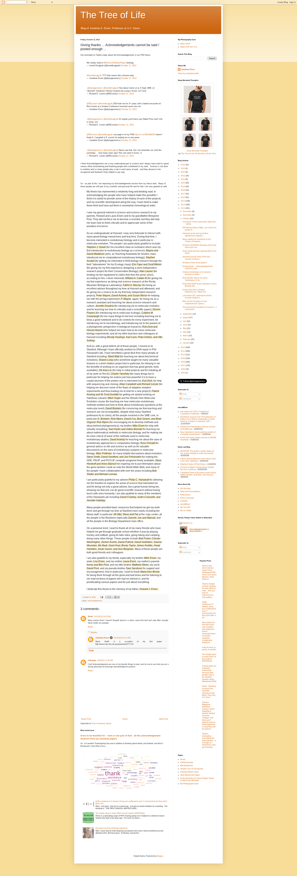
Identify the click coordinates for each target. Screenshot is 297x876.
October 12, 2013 (126, 93)
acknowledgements (95, 601)
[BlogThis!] (109, 597)
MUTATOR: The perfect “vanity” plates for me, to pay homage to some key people (197, 452)
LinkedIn (183, 501)
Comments (186, 399)
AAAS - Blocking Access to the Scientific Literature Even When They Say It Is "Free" (209, 691)
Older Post (163, 719)
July (185, 321)
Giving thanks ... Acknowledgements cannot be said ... (198, 267)
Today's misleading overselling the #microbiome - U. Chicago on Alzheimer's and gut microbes (209, 740)
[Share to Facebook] (115, 597)
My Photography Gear (189, 784)
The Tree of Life (112, 15)
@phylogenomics (95, 88)
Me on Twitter (185, 510)
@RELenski (92, 103)
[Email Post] (102, 597)
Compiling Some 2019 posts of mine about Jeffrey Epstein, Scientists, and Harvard (198, 474)
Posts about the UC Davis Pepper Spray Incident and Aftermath (197, 779)
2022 (183, 176)
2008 (183, 362)
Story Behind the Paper (190, 775)
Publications (185, 495)
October (186, 218)
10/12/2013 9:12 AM (122, 638)
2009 (183, 358)
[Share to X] (112, 597)
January (186, 343)
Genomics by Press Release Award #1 (111, 828)
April (185, 332)
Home (125, 719)
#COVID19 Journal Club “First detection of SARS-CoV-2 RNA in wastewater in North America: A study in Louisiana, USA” (197, 419)
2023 (183, 172)
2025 (183, 165)
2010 (183, 355)
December (187, 211)
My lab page (185, 488)
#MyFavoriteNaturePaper (114, 63)
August (186, 317)
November (187, 215)
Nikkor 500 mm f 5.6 (188, 47)
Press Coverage (187, 498)
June (185, 325)
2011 (183, 351)
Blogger (160, 856)
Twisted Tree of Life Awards (191, 769)
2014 (183, 205)
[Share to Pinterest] (118, 597)
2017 (183, 194)
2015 (183, 201)
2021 (183, 179)
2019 (183, 186)
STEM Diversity (186, 762)
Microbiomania (186, 765)
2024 (183, 168)
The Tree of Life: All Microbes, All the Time (198, 153)
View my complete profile (188, 73)
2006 (183, 369)
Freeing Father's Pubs (189, 772)
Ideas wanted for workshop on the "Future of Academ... (197, 240)
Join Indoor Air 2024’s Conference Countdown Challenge (194, 412)
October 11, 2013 (128, 65)
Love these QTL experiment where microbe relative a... (197, 296)
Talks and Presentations (190, 491)
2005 (183, 373)
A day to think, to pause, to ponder (209, 648)
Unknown (92, 660)
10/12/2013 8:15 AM (102, 616)
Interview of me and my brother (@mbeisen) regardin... (195, 234)
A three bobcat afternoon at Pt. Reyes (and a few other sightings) (198, 460)
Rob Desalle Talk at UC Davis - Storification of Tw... (196, 279)
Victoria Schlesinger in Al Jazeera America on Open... (197, 273)
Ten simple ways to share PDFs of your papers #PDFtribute (120, 813)
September (188, 314)
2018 (183, 190)
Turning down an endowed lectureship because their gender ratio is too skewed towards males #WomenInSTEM (209, 674)
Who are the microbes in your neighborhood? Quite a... (195, 302)
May (185, 328)
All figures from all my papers (195, 263)
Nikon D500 (185, 44)
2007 (183, 365)
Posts (184, 394)
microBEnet (185, 504)
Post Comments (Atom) (101, 723)
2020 (183, 183)
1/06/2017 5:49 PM (105, 660)
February (187, 339)
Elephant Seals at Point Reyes (193, 464)
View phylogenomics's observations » (199, 530)
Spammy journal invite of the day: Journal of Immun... (196, 258)
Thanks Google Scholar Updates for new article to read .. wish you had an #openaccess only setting (209, 590)
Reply (90, 627)
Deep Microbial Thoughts (197, 151)
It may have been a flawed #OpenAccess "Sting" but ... (195, 291)
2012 (183, 347)
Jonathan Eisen (102, 638)
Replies (94, 632)
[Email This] (106, 597)
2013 (183, 208)
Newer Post (86, 719)
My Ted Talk (185, 507)
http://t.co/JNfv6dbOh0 (145, 134)
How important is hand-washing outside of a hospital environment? (197, 433)
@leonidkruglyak (94, 75)
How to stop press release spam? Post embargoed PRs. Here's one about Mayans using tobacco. (209, 572)
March (186, 336)
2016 (183, 197)
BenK (90, 616)
